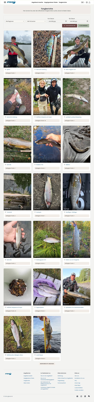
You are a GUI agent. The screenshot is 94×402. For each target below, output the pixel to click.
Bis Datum (72, 18)
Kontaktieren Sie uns (79, 378)
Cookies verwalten (79, 390)
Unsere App (77, 383)
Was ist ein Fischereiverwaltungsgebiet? (47, 378)
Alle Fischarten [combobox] (31, 21)
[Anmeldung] (89, 2)
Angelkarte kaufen (28, 375)
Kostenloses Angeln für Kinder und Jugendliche (48, 388)
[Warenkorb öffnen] (87, 2)
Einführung (60, 375)
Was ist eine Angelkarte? (46, 375)
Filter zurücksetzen (70, 25)
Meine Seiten (27, 383)
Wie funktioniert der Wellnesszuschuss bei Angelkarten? (46, 383)
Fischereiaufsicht (62, 383)
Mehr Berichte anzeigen (47, 363)
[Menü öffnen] (5, 2)
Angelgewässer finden (29, 378)
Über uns (77, 375)
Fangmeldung (61, 380)
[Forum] (88, 396)
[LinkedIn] (85, 396)
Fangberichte (27, 380)
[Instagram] (81, 396)
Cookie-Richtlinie (79, 387)
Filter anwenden (83, 25)
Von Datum (51, 18)
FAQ (76, 380)
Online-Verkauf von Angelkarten (65, 378)
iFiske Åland (77, 385)
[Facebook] (77, 396)
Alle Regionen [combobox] (10, 21)
